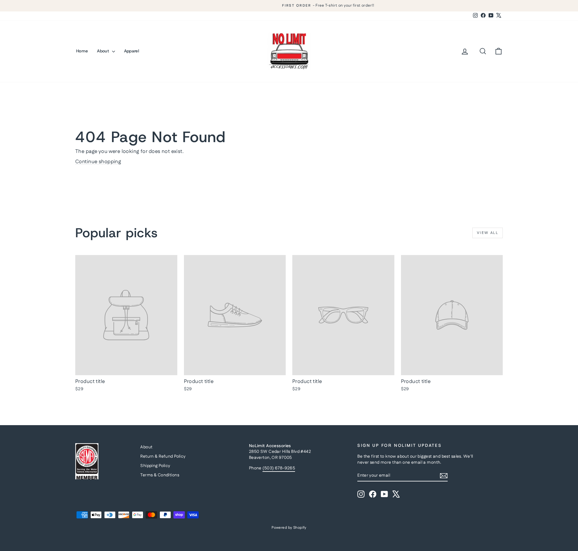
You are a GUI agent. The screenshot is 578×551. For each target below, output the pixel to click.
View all (487, 232)
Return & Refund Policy (162, 456)
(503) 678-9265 (279, 468)
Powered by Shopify (289, 527)
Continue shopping (98, 161)
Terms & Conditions (159, 475)
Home (82, 51)
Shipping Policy (155, 466)
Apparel (131, 51)
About (103, 51)
